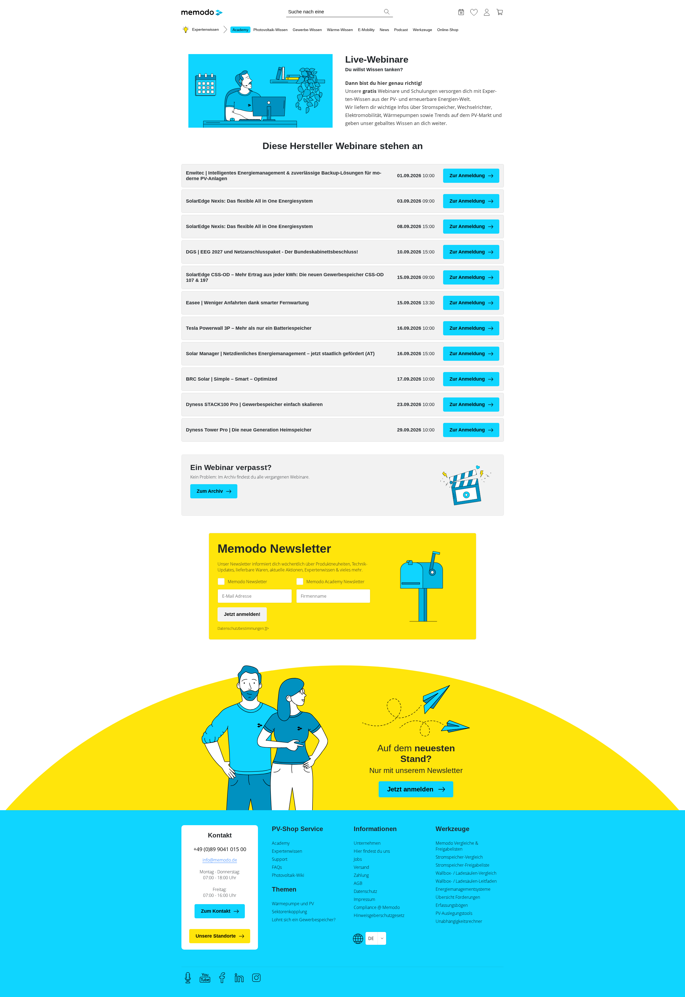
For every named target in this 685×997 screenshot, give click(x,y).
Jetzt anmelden (410, 789)
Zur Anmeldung (467, 175)
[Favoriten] (474, 11)
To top (667, 982)
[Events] (461, 11)
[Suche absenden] (386, 11)
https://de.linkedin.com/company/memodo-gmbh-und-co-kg (239, 977)
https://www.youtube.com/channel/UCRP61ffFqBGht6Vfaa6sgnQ (205, 977)
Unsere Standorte (216, 936)
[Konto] (486, 11)
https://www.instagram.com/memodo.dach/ (256, 977)
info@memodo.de (220, 860)
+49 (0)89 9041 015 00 (219, 849)
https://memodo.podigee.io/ (187, 977)
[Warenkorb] (499, 11)
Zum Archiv (210, 491)
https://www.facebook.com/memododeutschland (222, 977)
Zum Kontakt (215, 911)
